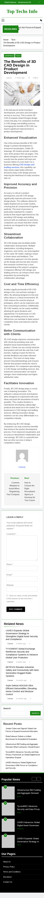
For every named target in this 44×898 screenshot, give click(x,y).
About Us (7, 862)
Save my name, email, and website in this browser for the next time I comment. (21, 599)
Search (7, 708)
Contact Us (7, 882)
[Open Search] (37, 20)
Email (9, 575)
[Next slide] (41, 2)
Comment (11, 534)
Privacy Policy (9, 867)
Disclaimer (7, 877)
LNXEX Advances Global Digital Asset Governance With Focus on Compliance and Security (22, 765)
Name (9, 564)
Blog (19, 796)
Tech (18, 56)
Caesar (9, 78)
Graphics (9, 56)
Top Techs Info (22, 11)
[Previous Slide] (37, 2)
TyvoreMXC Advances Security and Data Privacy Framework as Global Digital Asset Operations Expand (19, 2)
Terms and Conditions (12, 872)
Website (10, 585)
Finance (20, 813)
